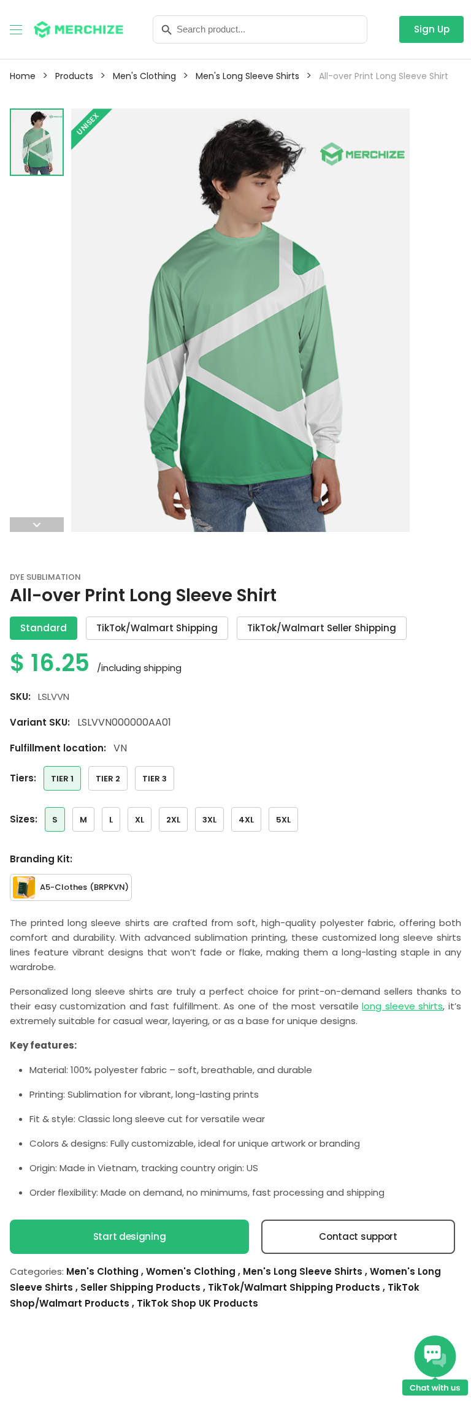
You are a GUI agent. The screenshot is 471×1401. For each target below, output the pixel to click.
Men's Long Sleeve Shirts (304, 1271)
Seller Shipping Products (141, 1287)
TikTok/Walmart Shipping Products (295, 1287)
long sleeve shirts (402, 1006)
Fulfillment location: (58, 748)
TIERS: (23, 778)
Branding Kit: (41, 858)
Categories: (37, 1271)
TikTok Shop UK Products (197, 1303)
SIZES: (23, 819)
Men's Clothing (103, 1271)
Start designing (129, 1236)
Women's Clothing (192, 1271)
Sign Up (432, 29)
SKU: (20, 696)
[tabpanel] (240, 320)
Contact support (358, 1236)
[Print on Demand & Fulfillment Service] (78, 28)
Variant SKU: (40, 722)
